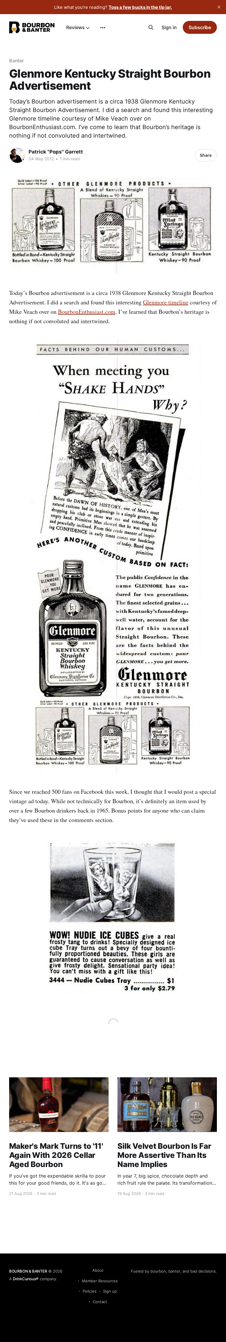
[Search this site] (151, 27)
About (98, 1270)
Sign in (169, 27)
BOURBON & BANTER (28, 1271)
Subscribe (200, 27)
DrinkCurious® (26, 1278)
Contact (100, 1301)
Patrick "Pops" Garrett (56, 152)
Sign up (110, 1291)
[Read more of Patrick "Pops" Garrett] (17, 155)
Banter (16, 61)
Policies (90, 1291)
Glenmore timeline (165, 302)
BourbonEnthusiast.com (86, 312)
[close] (219, 7)
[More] (102, 27)
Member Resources (100, 1280)
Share (206, 155)
